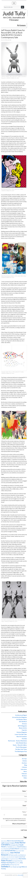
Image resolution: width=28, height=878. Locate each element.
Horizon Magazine (22, 732)
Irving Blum (21, 698)
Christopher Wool (14, 845)
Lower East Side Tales (21, 734)
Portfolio (24, 738)
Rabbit (22, 702)
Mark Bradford (16, 858)
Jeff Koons (9, 699)
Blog (25, 765)
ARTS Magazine (22, 726)
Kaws (19, 699)
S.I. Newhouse (12, 704)
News (25, 771)
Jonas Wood (15, 699)
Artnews (24, 723)
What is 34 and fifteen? (19, 823)
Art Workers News (21, 719)
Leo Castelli (15, 700)
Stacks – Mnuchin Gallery (20, 745)
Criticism (24, 767)
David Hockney (7, 696)
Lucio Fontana (4, 858)
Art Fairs (24, 758)
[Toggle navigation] (14, 3)
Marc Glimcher (4, 702)
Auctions (14, 694)
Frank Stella (20, 696)
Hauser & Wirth (19, 850)
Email (25, 805)
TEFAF (11, 866)
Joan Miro (16, 855)
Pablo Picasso (6, 861)
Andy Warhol (20, 843)
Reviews (24, 776)
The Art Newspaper (21, 747)
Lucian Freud (22, 856)
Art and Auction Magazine (19, 717)
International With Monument (11, 698)
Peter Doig (20, 860)
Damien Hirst (14, 846)
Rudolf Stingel (11, 864)
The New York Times (21, 749)
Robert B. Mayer (12, 703)
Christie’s (5, 844)
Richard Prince (17, 862)
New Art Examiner (22, 736)
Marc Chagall (10, 858)
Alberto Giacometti (12, 841)
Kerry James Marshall (8, 856)
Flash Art (24, 730)
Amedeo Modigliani (10, 843)
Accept (25, 814)
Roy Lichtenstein (5, 704)
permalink (3, 707)
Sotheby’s (5, 866)
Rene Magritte (10, 862)
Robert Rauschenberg (21, 703)
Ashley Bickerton (8, 695)
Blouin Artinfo (23, 728)
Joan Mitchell (20, 855)
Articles (24, 761)
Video (25, 778)
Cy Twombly (9, 846)
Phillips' (3, 862)
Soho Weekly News (21, 743)
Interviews (24, 769)
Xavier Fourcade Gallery (12, 705)
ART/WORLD (23, 721)
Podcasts (24, 773)
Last (26, 801)
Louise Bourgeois (22, 700)
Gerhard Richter (10, 850)
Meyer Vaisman (11, 702)
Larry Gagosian (9, 700)
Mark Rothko (22, 858)
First (25, 796)
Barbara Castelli (16, 695)
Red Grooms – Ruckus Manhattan (17, 741)
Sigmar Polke (17, 864)
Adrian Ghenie (4, 840)
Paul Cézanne (15, 860)
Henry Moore (7, 852)
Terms (24, 812)
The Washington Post (21, 751)
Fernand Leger (7, 848)
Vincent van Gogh (17, 866)
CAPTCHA (24, 830)
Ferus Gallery (14, 696)
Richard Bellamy (4, 703)
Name (24, 791)
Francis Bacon (14, 848)
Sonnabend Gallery (20, 704)
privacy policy (20, 875)
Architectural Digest (21, 715)
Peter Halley (18, 702)
